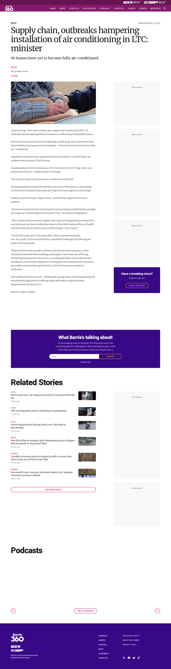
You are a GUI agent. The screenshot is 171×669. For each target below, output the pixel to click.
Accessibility (103, 653)
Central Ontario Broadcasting (27, 655)
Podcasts (105, 9)
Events (142, 9)
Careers (101, 640)
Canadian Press (21, 71)
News (62, 9)
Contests (119, 9)
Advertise (155, 9)
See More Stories (53, 490)
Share (14, 76)
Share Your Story (137, 286)
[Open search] (164, 8)
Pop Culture (89, 9)
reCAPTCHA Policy (131, 636)
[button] (13, 610)
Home (53, 9)
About (100, 649)
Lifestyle (74, 9)
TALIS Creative (24, 658)
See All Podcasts (85, 611)
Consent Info (85, 362)
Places (131, 9)
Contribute (102, 636)
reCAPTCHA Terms (131, 640)
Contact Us (103, 658)
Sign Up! (110, 357)
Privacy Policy (129, 645)
